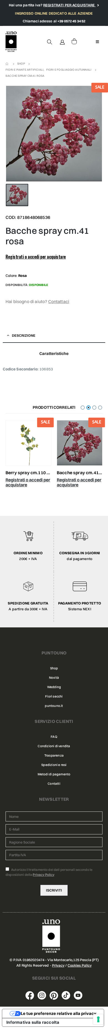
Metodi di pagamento (54, 774)
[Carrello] (74, 42)
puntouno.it (54, 706)
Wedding (54, 687)
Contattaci (59, 301)
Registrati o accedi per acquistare (36, 256)
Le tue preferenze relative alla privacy (58, 1013)
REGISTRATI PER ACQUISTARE (69, 5)
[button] (83, 407)
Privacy (58, 965)
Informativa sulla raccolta (32, 1022)
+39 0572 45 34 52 (71, 21)
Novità (54, 678)
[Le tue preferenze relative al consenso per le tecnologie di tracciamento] (98, 1019)
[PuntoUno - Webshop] (11, 41)
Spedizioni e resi (53, 765)
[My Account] (62, 42)
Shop (54, 668)
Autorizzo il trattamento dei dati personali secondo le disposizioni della (49, 872)
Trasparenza (54, 755)
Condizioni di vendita (54, 746)
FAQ (54, 737)
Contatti (54, 784)
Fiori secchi (54, 696)
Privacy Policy (43, 874)
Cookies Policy (80, 965)
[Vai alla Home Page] (7, 64)
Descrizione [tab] (23, 335)
